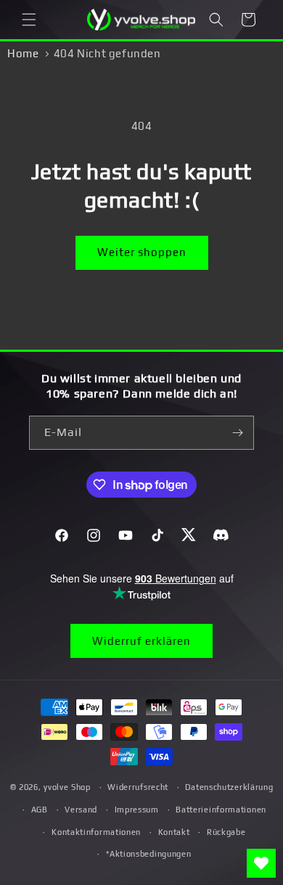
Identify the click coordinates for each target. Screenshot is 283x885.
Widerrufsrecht (137, 787)
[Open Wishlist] (261, 863)
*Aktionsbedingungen (148, 853)
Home (22, 53)
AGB (39, 809)
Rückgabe (226, 832)
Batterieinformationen (221, 809)
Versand (81, 809)
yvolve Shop (67, 787)
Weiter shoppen (141, 252)
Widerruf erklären (141, 641)
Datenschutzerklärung (229, 787)
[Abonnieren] (237, 433)
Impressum (137, 809)
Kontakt (174, 832)
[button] (29, 20)
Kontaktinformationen (96, 832)
